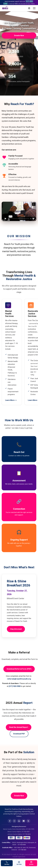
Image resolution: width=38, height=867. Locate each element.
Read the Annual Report (18, 727)
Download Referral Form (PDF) (19, 669)
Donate (31, 864)
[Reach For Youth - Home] (5, 8)
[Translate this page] (29, 8)
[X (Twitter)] (28, 821)
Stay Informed (16, 629)
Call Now (6, 864)
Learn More (10, 400)
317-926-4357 (26, 831)
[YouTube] (24, 821)
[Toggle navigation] (34, 8)
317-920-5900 (22, 844)
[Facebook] (10, 821)
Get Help (19, 864)
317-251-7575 (30, 829)
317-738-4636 (27, 834)
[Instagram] (14, 821)
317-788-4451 (22, 850)
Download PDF (19, 734)
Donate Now (19, 36)
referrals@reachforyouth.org (19, 679)
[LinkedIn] (19, 821)
